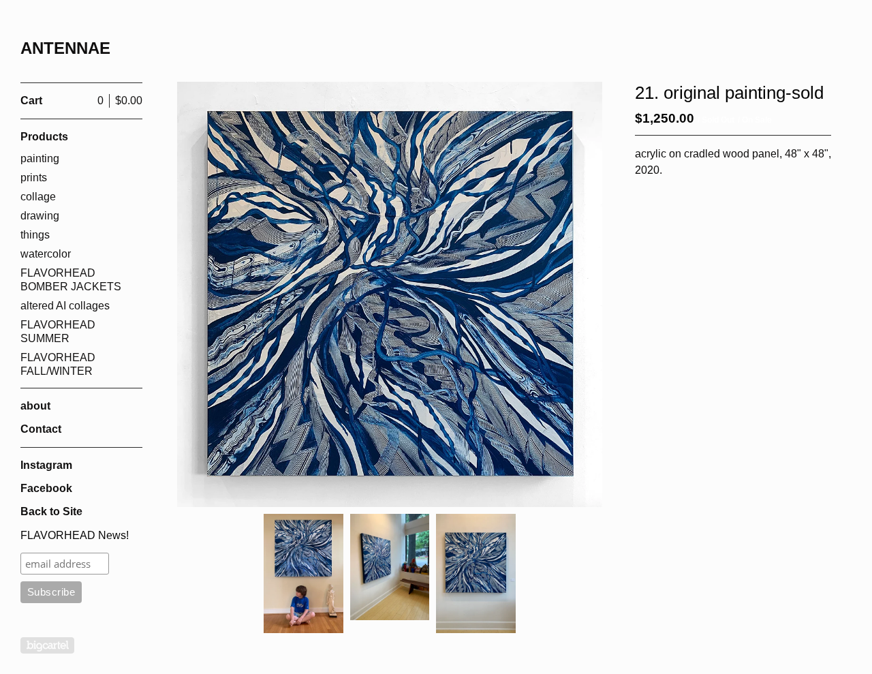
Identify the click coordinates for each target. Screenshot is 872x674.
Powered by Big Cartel (47, 645)
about (35, 406)
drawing (39, 215)
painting (39, 158)
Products (44, 136)
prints (33, 177)
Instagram (46, 465)
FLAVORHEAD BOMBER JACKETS (70, 279)
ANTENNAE (65, 48)
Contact (40, 429)
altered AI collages (65, 305)
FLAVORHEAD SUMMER (57, 331)
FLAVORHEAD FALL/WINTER (57, 364)
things (35, 235)
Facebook (46, 488)
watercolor (45, 254)
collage (38, 196)
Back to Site (51, 511)
